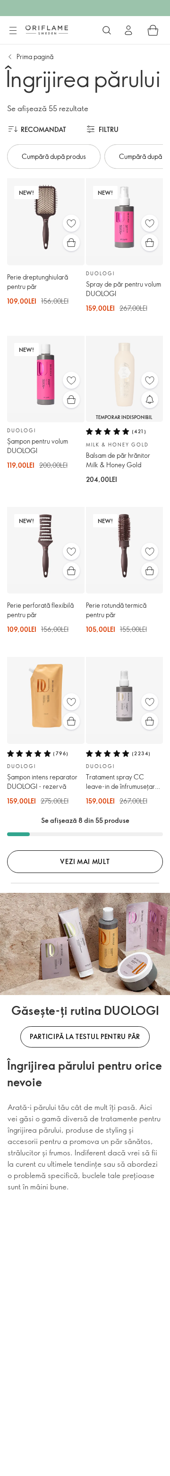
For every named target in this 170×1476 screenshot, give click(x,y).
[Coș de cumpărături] (153, 30)
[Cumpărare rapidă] (71, 242)
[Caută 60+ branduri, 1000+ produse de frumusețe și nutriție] (107, 30)
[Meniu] (12, 30)
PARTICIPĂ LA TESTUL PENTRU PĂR (85, 1036)
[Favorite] (71, 223)
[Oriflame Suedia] (46, 30)
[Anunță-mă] (149, 399)
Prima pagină (35, 56)
